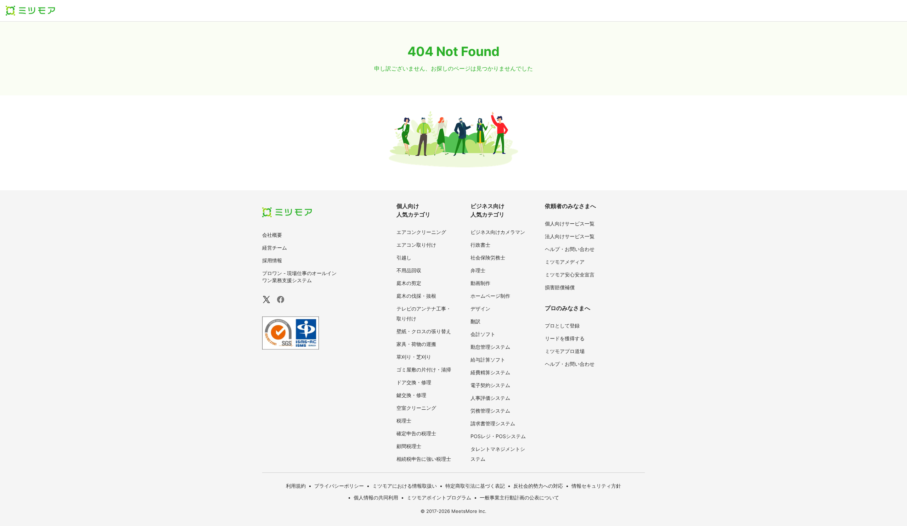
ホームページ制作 (490, 296)
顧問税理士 (408, 446)
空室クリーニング (416, 408)
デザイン (480, 309)
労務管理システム (490, 411)
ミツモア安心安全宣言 (570, 275)
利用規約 (296, 486)
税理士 (403, 421)
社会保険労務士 (488, 257)
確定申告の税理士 (416, 433)
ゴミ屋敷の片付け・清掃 (423, 369)
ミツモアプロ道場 (565, 351)
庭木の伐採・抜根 (416, 296)
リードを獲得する (565, 338)
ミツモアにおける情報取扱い (404, 486)
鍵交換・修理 (411, 395)
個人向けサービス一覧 (570, 223)
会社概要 (272, 235)
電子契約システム (490, 385)
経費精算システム (490, 372)
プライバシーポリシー (339, 486)
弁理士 (478, 270)
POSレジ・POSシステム (498, 436)
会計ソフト (483, 334)
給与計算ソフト (488, 360)
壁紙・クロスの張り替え (423, 331)
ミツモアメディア (565, 262)
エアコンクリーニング (421, 232)
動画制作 (480, 283)
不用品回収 (408, 270)
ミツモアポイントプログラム (439, 497)
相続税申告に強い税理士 (423, 459)
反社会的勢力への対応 (538, 486)
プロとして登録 (562, 326)
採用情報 (272, 260)
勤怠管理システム (490, 347)
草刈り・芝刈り (413, 357)
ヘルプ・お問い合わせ (570, 249)
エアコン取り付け (416, 245)
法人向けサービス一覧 (570, 236)
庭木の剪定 (408, 283)
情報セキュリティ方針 (596, 486)
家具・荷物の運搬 (416, 344)
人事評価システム (490, 398)
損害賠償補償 (560, 287)
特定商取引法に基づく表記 (475, 486)
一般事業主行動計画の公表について (519, 497)
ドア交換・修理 (413, 382)
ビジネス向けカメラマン (498, 232)
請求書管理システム (493, 423)
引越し (403, 257)
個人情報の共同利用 (376, 497)
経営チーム (274, 248)
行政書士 (480, 245)
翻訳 (475, 321)
